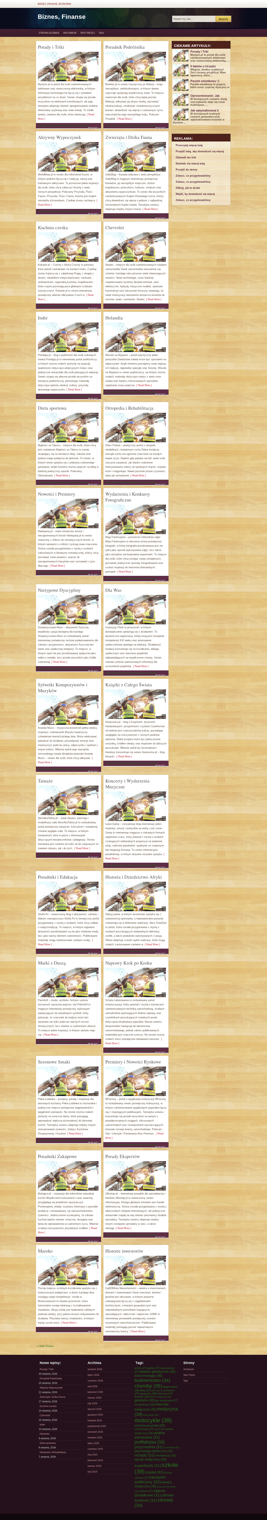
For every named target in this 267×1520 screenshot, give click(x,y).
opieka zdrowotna (149, 1435)
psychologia (171, 1447)
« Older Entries (45, 1346)
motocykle (153, 1420)
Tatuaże (45, 781)
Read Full (93, 128)
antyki (140, 1368)
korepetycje (144, 1404)
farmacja (165, 1393)
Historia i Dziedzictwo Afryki (133, 877)
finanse (141, 1396)
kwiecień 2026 (95, 1392)
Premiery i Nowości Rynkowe (133, 1062)
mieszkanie (151, 1415)
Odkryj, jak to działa (188, 187)
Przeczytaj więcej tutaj (189, 145)
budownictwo (152, 1380)
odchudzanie (144, 1429)
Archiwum (69, 33)
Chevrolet (114, 227)
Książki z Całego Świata (128, 684)
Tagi (101, 33)
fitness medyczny (160, 1397)
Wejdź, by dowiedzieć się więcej (195, 193)
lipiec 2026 (93, 1375)
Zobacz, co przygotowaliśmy (193, 175)
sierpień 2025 (95, 1437)
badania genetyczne (157, 1371)
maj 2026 (93, 1386)
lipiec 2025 (93, 1443)
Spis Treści (87, 33)
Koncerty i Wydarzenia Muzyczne (127, 784)
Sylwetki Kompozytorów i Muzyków (62, 687)
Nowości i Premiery (56, 494)
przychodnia (148, 1447)
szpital (154, 1472)
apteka (153, 1368)
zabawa (146, 1491)
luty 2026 (92, 1403)
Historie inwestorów (124, 1251)
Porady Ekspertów (122, 1156)
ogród (159, 1429)
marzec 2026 (94, 1397)
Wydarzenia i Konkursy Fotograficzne (127, 497)
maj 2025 (93, 1454)
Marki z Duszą (52, 963)
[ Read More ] (123, 118)
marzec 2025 (94, 1466)
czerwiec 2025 (95, 1449)
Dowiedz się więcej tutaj (190, 163)
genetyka (144, 1400)
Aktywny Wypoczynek (59, 137)
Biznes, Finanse (62, 16)
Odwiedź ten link (186, 157)
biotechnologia (148, 1376)
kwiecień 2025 (95, 1460)
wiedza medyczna (153, 1484)
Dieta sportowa (52, 408)
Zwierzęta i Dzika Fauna (128, 137)
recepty (144, 1455)
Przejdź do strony (186, 169)
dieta (145, 1390)
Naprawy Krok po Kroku (128, 963)
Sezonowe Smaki (54, 1062)
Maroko (45, 1251)
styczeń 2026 (95, 1409)
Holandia (114, 318)
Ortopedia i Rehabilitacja (129, 408)
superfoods (147, 1465)
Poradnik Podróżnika (125, 47)
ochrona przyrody (149, 1425)
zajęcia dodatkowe (149, 1492)
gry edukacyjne (166, 1400)
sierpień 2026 (95, 1369)
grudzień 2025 (95, 1414)
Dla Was (113, 590)
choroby (148, 1386)
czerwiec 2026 (95, 1380)
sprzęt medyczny (150, 1459)
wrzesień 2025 (95, 1432)
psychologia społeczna (153, 1451)
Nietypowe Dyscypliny (59, 590)
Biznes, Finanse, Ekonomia (54, 4)
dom (155, 1390)
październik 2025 (97, 1426)
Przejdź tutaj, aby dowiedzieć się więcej (200, 151)
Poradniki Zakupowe (57, 1156)
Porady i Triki (51, 47)
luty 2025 (92, 1471)
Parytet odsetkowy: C (205, 81)
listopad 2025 (95, 1420)
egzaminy (148, 1393)
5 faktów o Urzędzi (203, 66)
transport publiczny (150, 1479)
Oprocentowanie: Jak (205, 95)
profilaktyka (149, 1442)
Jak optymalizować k (204, 110)
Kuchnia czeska (53, 227)
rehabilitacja (165, 1455)
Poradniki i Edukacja (58, 877)
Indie (43, 318)
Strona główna (49, 33)
